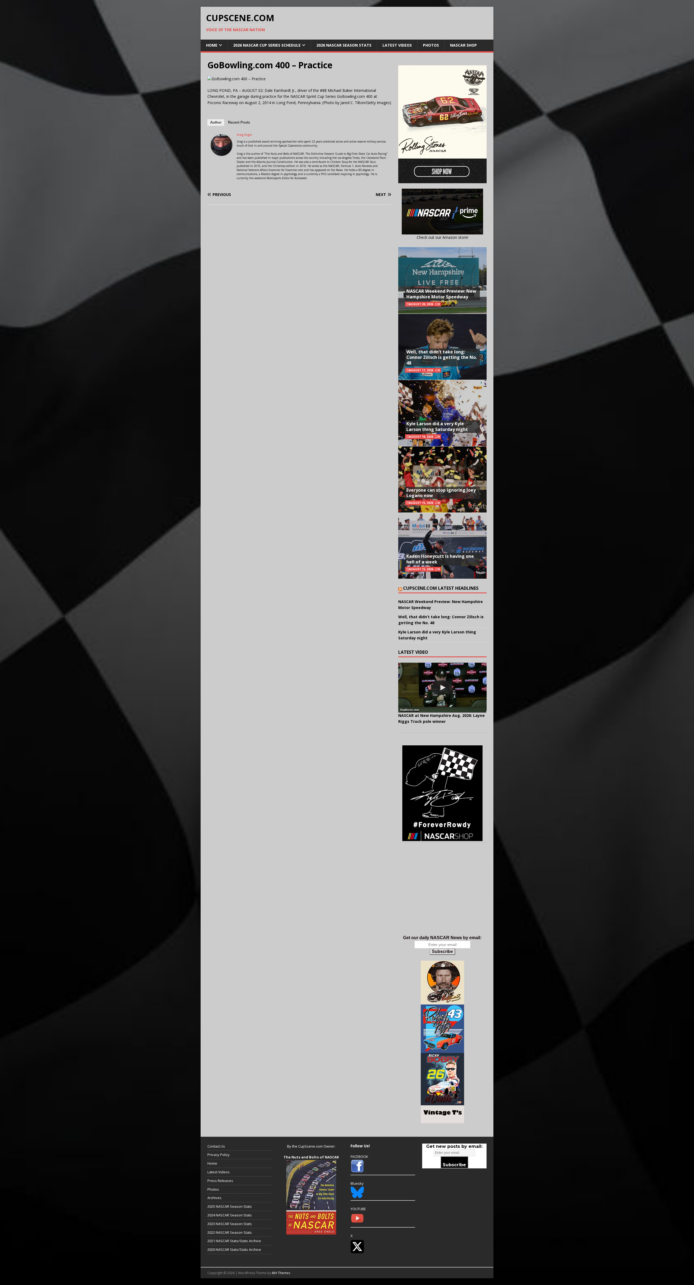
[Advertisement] (442, 895)
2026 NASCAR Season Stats (343, 45)
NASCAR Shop (463, 45)
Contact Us (216, 1146)
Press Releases (220, 1180)
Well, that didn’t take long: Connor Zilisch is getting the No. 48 (441, 357)
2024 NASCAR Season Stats (229, 1215)
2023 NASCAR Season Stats (229, 1223)
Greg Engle (244, 135)
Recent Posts (239, 122)
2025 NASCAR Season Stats (229, 1206)
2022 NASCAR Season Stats (229, 1232)
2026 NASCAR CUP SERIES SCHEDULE (267, 45)
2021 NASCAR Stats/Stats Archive (234, 1240)
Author (215, 122)
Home (211, 45)
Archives (214, 1197)
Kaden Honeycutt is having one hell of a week (440, 559)
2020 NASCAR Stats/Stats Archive (234, 1249)
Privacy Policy (218, 1154)
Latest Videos (397, 45)
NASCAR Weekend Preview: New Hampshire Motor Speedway (441, 294)
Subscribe (442, 951)
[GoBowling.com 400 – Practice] (236, 78)
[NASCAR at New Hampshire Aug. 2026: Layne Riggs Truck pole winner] (442, 687)
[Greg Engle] (221, 152)
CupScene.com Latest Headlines (440, 588)
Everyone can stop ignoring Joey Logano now (441, 493)
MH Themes (281, 1273)
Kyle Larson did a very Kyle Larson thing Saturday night (437, 426)
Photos (431, 45)
